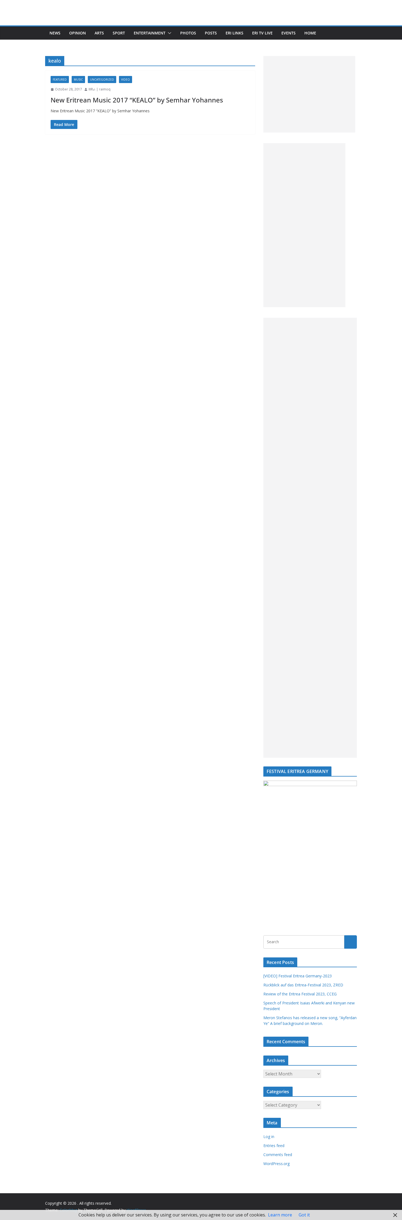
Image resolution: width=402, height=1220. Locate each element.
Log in (268, 1136)
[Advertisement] (309, 94)
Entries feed (273, 1145)
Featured (60, 79)
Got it (304, 1215)
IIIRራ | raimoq (99, 89)
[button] (168, 33)
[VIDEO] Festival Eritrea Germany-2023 (297, 975)
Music (78, 79)
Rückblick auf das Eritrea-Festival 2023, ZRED (303, 984)
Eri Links (234, 33)
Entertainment (149, 33)
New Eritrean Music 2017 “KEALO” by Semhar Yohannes (137, 99)
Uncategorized (102, 79)
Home (310, 33)
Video (125, 79)
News (54, 33)
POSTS (211, 33)
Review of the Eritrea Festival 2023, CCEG (300, 993)
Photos (188, 33)
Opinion (77, 33)
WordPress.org (276, 1163)
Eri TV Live (262, 33)
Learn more (280, 1215)
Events (288, 33)
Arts (99, 33)
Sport (119, 33)
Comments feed (277, 1154)
